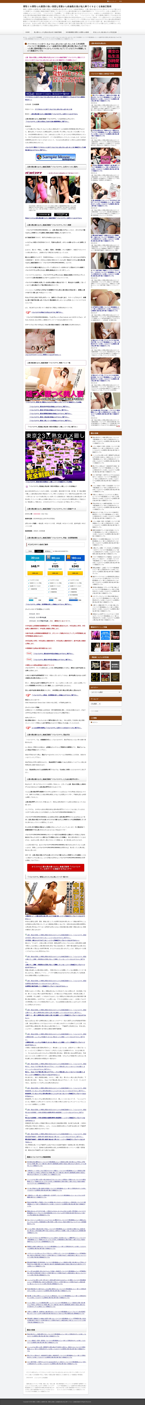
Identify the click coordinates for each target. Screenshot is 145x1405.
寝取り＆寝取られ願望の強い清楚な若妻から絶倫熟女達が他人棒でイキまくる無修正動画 (67, 6)
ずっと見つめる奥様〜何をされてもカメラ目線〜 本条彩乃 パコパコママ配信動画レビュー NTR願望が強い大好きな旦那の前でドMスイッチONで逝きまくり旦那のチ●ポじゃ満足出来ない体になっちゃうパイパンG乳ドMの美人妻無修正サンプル (56, 1273)
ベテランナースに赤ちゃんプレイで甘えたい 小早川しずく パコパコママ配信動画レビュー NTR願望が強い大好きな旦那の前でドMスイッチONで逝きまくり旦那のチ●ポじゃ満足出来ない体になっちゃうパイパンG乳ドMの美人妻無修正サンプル (56, 1255)
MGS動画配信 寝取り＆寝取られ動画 (77, 32)
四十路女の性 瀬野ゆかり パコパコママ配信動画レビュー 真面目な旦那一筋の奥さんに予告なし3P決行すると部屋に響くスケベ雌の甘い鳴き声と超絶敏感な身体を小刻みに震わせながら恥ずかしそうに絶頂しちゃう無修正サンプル (56, 1163)
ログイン (95, 722)
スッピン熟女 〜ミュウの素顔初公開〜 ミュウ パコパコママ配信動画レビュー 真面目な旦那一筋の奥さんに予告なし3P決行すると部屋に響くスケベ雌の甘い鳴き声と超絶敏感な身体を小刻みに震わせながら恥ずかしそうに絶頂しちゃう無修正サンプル (56, 1304)
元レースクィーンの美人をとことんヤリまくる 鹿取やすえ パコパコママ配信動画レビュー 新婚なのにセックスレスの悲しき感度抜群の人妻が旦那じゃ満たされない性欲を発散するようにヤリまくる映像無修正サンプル (56, 1222)
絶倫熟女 (74, 1374)
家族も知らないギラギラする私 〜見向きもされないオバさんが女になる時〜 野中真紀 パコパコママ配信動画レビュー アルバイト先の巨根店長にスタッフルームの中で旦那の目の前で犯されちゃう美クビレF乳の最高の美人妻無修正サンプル (56, 1213)
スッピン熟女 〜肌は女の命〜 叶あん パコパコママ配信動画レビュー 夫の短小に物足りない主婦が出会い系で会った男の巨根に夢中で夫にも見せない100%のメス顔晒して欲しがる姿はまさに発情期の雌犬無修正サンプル (56, 1230)
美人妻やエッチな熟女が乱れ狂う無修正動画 (48, 32)
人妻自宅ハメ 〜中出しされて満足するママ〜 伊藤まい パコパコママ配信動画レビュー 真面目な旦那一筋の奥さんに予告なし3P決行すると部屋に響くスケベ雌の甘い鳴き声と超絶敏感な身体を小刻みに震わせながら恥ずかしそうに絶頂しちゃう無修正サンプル (56, 1172)
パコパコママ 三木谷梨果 (41, 1377)
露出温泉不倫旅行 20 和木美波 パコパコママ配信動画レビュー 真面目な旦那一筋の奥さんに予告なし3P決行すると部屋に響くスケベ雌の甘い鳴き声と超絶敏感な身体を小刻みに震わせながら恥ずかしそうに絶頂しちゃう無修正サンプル (56, 1264)
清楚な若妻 (52, 1374)
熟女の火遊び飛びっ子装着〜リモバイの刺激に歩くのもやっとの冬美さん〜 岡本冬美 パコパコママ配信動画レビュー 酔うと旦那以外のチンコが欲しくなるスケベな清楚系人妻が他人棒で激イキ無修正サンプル (56, 1204)
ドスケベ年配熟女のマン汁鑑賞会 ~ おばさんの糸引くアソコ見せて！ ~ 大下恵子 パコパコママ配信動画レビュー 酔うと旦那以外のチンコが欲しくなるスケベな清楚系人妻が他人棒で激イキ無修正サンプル (106, 560)
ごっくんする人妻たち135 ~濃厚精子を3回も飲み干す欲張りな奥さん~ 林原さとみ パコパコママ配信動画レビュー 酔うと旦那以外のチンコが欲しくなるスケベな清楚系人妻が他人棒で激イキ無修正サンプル (56, 1349)
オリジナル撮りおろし (32, 1372)
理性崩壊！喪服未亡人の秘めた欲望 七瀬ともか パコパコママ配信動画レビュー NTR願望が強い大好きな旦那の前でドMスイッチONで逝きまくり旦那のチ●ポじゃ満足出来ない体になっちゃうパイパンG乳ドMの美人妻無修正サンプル (56, 1320)
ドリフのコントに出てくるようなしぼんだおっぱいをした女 (55, 1372)
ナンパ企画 (75, 1372)
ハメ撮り (29, 1374)
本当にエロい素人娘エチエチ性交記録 (105, 32)
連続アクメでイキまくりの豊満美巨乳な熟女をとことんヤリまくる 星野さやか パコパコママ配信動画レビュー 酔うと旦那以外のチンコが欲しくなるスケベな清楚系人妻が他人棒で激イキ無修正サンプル (106, 580)
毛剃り (46, 1374)
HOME (27, 32)
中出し (42, 1374)
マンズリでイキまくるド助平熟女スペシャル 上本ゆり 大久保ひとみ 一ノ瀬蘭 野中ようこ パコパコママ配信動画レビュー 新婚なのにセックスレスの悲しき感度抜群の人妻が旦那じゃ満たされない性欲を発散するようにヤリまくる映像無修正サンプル (56, 1239)
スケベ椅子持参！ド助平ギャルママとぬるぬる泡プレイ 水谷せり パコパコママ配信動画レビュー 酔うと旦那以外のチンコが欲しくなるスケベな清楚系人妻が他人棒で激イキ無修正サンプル (106, 478)
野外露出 (80, 1374)
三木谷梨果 (36, 1374)
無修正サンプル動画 (61, 1374)
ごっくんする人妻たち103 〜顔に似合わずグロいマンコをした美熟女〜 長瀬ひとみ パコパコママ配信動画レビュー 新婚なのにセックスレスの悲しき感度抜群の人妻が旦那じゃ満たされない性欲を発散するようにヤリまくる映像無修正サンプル (56, 1181)
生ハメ (69, 1374)
